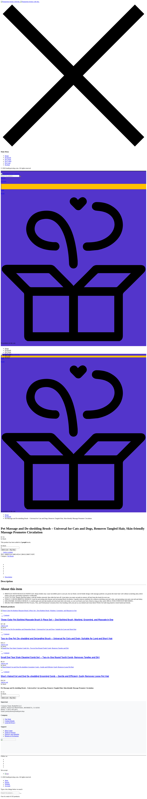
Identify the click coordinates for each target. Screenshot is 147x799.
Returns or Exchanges (12, 736)
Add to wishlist (8, 552)
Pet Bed (7, 165)
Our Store (8, 719)
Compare (6, 615)
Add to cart (5, 550)
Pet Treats (8, 159)
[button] (73, 190)
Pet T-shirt (8, 161)
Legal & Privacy (10, 723)
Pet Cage (7, 163)
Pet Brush (8, 157)
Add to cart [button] (4, 626)
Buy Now (12, 550)
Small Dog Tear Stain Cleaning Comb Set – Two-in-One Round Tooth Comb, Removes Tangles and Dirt (50, 657)
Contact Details (9, 721)
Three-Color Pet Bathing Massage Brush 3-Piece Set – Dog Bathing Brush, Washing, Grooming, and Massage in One (57, 619)
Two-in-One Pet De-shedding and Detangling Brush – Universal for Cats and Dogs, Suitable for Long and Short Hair (56, 638)
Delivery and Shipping (12, 734)
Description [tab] (8, 577)
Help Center (8, 731)
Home (7, 156)
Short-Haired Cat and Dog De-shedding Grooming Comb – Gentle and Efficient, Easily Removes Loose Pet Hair (55, 676)
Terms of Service (10, 732)
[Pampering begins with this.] (20, 2)
